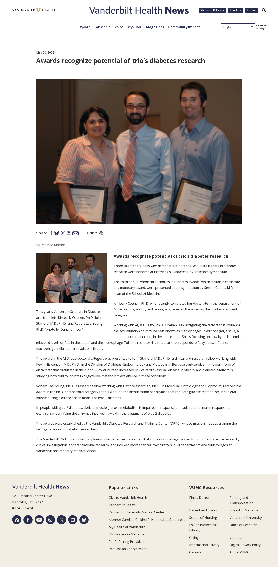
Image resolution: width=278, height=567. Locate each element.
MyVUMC (134, 27)
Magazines (155, 27)
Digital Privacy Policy (245, 545)
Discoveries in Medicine (126, 534)
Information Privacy (204, 545)
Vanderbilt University (246, 517)
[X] (61, 519)
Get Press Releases (212, 10)
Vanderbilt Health (122, 505)
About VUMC (239, 552)
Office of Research (243, 525)
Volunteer (237, 537)
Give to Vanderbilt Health (128, 497)
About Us (235, 10)
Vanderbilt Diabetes (107, 423)
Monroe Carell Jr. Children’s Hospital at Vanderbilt (147, 519)
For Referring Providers (127, 541)
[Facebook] (28, 519)
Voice (119, 27)
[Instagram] (50, 519)
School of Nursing (203, 517)
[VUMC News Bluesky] (84, 519)
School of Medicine (244, 510)
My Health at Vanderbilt (127, 527)
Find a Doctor (199, 497)
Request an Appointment (128, 549)
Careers (195, 552)
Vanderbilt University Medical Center (136, 512)
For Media (102, 27)
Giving (194, 537)
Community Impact (184, 27)
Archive (251, 10)
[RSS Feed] (16, 519)
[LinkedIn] (72, 519)
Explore (84, 27)
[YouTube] (39, 519)
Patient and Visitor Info (207, 510)
